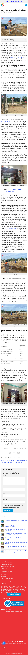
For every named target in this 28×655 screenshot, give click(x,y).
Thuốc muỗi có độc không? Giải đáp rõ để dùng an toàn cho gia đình (16, 521)
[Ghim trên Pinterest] (17, 453)
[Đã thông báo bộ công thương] (14, 603)
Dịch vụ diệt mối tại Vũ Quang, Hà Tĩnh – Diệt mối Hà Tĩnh (21, 462)
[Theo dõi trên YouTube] (22, 642)
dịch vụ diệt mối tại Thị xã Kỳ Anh (17, 57)
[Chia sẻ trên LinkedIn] (20, 453)
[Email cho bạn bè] (15, 453)
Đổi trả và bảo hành (6, 569)
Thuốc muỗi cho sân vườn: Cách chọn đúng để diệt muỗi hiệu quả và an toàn (15, 534)
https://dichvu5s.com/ (21, 643)
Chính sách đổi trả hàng (7, 571)
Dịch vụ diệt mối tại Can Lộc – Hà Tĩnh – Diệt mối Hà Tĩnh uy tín (7, 462)
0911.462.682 (14, 592)
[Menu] (26, 5)
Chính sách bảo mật (7, 564)
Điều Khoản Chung (6, 581)
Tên (4, 487)
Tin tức (15, 457)
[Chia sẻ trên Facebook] (10, 453)
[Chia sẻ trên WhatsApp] (8, 453)
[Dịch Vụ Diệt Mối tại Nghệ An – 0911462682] (7, 5)
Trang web (5, 499)
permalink (24, 457)
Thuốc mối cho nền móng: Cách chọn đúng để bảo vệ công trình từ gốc (15, 551)
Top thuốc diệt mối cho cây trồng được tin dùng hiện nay (16, 538)
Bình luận (5, 475)
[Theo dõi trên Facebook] (17, 642)
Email (4, 493)
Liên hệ (4, 583)
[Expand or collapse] (25, 40)
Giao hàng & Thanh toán (8, 566)
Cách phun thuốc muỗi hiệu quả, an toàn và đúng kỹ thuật (15, 530)
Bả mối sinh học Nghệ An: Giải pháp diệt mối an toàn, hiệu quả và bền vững (16, 525)
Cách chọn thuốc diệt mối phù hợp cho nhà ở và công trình (16, 543)
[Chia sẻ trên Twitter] (13, 453)
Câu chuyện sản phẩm (7, 578)
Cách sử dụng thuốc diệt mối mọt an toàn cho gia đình (15, 547)
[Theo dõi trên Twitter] (20, 642)
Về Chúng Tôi (5, 576)
